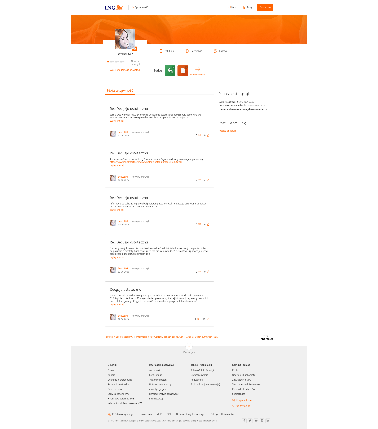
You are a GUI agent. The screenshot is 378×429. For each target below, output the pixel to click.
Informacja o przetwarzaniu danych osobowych (159, 336)
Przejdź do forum (228, 130)
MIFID (159, 414)
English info (146, 414)
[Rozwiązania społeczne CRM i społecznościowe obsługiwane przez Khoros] (267, 338)
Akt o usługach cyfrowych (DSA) (202, 336)
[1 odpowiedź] (170, 70)
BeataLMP (123, 132)
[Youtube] (256, 420)
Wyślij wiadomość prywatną (125, 69)
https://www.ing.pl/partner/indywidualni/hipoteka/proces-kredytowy (146, 161)
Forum (234, 7)
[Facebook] (244, 420)
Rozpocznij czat (244, 400)
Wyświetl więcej (197, 74)
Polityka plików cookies (223, 414)
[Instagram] (262, 420)
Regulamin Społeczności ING (119, 336)
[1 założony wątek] (182, 70)
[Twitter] (250, 420)
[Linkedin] (267, 420)
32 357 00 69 (243, 406)
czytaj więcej (117, 120)
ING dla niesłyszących (123, 414)
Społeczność (141, 7)
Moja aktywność (120, 90)
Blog (249, 7)
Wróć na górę (189, 352)
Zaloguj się (265, 7)
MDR (169, 414)
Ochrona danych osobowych (191, 414)
